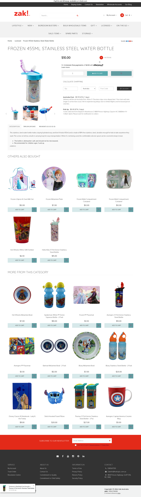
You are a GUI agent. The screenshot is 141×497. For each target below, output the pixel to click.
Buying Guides (76, 4)
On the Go (122, 25)
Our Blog (128, 4)
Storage (86, 33)
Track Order (12, 472)
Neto (119, 493)
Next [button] (55, 113)
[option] (33, 80)
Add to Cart (98, 73)
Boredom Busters (48, 25)
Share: (123, 41)
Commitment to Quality (48, 475)
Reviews (42, 126)
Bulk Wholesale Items (74, 25)
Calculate (125, 88)
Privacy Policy (105, 445)
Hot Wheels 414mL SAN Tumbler (22, 250)
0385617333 (111, 468)
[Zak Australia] (22, 13)
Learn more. (65, 67)
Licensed (106, 25)
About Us (43, 468)
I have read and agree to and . (93, 445)
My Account (110, 15)
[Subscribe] (109, 440)
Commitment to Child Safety (50, 478)
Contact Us (89, 4)
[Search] (77, 15)
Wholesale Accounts (114, 4)
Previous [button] (6, 113)
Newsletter (100, 4)
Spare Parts (72, 33)
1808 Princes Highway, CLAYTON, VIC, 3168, (117, 476)
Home (66, 4)
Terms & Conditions (94, 445)
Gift (93, 25)
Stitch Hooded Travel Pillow (54, 416)
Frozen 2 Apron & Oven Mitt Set (22, 199)
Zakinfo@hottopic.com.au (116, 472)
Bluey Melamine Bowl (87, 366)
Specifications (29, 126)
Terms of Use (77, 468)
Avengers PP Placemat (22, 366)
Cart (127, 15)
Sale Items (54, 33)
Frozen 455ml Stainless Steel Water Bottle (38, 41)
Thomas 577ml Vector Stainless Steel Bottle (21, 488)
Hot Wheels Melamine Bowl (22, 315)
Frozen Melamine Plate (54, 199)
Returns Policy (77, 475)
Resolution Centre (14, 475)
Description (14, 126)
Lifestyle (17, 25)
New (30, 25)
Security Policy (77, 478)
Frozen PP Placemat (86, 315)
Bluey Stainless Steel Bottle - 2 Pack (119, 366)
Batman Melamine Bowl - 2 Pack (54, 366)
